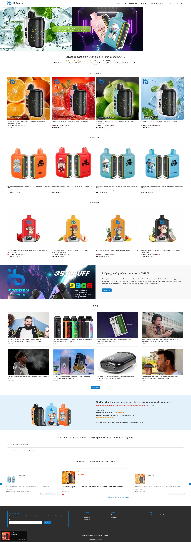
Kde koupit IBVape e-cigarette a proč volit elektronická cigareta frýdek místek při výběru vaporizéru (71, 377)
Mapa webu (114, 517)
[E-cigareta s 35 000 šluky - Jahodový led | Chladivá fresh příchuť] (73, 98)
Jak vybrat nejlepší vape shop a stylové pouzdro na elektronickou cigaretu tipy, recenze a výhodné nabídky (116, 377)
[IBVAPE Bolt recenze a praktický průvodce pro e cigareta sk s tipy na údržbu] (28, 362)
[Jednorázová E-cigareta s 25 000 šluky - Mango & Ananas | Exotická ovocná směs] (28, 163)
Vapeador (99, 539)
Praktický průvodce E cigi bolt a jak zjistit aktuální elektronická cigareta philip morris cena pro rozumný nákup (160, 377)
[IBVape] (15, 4)
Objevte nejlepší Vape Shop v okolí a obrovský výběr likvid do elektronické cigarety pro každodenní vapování (160, 340)
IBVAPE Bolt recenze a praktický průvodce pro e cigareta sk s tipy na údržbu (28, 377)
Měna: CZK (179, 3)
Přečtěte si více (106, 290)
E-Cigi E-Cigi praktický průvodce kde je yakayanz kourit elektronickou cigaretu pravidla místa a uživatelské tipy (24, 340)
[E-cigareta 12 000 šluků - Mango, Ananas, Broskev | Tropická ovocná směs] (117, 227)
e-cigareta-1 (87, 519)
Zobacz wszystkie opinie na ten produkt (118, 497)
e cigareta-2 (143, 3)
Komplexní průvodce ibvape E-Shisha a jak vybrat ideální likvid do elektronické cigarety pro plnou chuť (72, 340)
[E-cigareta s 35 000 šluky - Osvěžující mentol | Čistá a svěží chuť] (162, 98)
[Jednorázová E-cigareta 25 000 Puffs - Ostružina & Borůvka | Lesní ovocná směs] (117, 163)
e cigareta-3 (133, 3)
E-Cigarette (94, 539)
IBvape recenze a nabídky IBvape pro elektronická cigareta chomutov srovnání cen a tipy (114, 340)
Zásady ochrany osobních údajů (156, 515)
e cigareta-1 (153, 3)
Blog (161, 3)
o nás (124, 3)
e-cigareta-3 (87, 515)
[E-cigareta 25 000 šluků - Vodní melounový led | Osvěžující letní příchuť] (73, 163)
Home (118, 3)
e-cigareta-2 (87, 517)
